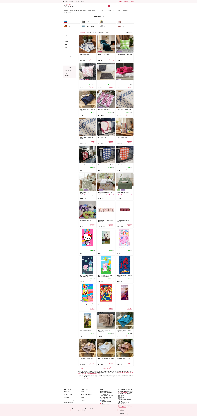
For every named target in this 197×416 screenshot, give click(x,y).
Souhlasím (122, 406)
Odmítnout (122, 410)
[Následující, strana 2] (131, 368)
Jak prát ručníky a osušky (68, 73)
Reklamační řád (66, 397)
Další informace (80, 411)
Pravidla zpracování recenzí (68, 400)
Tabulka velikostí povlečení (87, 394)
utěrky (96, 373)
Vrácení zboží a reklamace (68, 394)
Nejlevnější (89, 32)
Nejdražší (94, 32)
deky (132, 372)
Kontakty (82, 1)
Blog (76, 1)
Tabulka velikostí (67, 75)
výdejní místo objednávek (122, 392)
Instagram (103, 403)
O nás (79, 1)
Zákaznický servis (65, 1)
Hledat (109, 6)
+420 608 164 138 (104, 394)
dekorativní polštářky (127, 372)
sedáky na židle (121, 372)
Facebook (103, 400)
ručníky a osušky (81, 373)
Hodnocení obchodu (85, 399)
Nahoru (81, 368)
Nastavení (122, 413)
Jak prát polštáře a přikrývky (69, 71)
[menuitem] (65, 10)
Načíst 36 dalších (106, 368)
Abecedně (107, 32)
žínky (85, 373)
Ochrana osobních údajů (68, 399)
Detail (112, 114)
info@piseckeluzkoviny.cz (106, 397)
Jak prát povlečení (67, 70)
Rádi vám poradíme (90, 378)
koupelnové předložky (90, 373)
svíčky (99, 373)
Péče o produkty (85, 392)
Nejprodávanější (101, 32)
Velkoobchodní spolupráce (68, 402)
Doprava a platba (72, 1)
